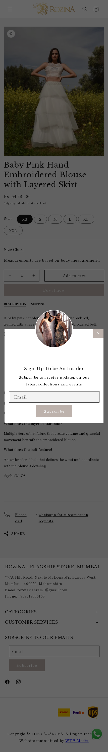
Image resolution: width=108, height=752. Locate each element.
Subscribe (54, 411)
